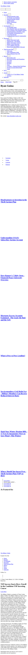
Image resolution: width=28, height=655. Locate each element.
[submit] (22, 80)
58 (7, 486)
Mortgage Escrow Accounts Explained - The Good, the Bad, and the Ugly (13, 318)
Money (5, 56)
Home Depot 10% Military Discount (16, 47)
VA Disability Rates (12, 27)
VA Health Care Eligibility (13, 18)
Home (5, 12)
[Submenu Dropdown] (9, 14)
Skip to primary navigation (10, 2)
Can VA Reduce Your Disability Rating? (17, 30)
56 (7, 483)
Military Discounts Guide (13, 40)
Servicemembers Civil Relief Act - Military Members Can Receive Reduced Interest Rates (14, 393)
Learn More (3, 591)
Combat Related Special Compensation (16, 36)
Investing (9, 63)
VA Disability (7, 26)
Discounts (6, 38)
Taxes (8, 64)
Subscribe (6, 77)
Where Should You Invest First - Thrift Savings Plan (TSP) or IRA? (13, 473)
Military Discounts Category (14, 42)
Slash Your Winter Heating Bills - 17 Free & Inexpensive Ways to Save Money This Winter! (14, 434)
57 (7, 485)
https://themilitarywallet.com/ (14, 116)
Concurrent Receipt (11, 34)
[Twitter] (4, 576)
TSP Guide (9, 51)
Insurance (9, 62)
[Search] (8, 9)
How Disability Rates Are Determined (16, 29)
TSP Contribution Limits (13, 52)
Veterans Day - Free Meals (13, 41)
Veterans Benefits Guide (13, 16)
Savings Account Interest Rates (14, 67)
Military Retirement (11, 22)
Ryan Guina (8, 82)
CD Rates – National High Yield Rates (16, 66)
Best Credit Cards (11, 57)
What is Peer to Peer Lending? (13, 356)
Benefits (6, 15)
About (5, 73)
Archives (9, 75)
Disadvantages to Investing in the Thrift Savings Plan (14, 201)
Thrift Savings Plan (8, 49)
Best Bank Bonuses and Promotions (15, 59)
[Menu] (3, 9)
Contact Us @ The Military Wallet (15, 74)
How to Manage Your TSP (13, 53)
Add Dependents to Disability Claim (16, 31)
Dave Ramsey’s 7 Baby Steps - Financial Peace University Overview (12, 278)
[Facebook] (4, 575)
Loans (8, 69)
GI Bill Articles (10, 20)
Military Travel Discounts (13, 44)
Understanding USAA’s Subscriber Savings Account (12, 239)
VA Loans (9, 23)
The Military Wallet (5, 6)
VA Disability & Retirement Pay (15, 33)
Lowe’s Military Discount (13, 45)
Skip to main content (9, 3)
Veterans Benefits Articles (13, 19)
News (5, 70)
